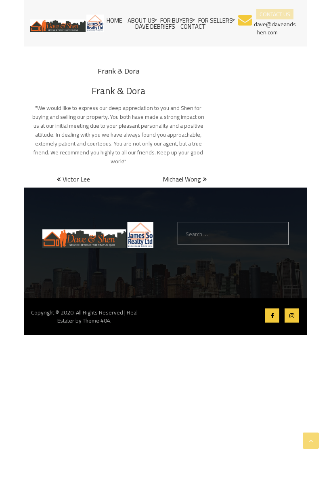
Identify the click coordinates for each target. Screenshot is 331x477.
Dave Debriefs (155, 26)
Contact (193, 26)
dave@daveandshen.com (275, 27)
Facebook (272, 315)
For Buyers (176, 20)
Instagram (292, 315)
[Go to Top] (311, 441)
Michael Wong (182, 179)
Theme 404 (96, 321)
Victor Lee (76, 179)
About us (141, 20)
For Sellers (215, 20)
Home (114, 20)
